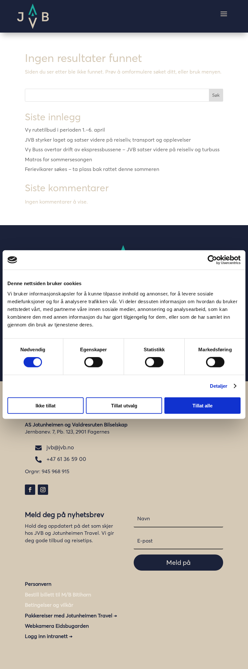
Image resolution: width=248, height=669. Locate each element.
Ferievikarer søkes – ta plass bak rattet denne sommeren (92, 169)
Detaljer (219, 386)
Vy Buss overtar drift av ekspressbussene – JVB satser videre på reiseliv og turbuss (122, 149)
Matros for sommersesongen (58, 159)
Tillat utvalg (124, 405)
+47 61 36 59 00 (66, 458)
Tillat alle (202, 405)
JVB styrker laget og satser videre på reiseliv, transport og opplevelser (108, 139)
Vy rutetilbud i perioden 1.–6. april (65, 129)
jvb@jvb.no (60, 447)
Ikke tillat (46, 405)
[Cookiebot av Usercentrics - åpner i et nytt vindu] (212, 260)
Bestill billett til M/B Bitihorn (58, 594)
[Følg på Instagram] (43, 489)
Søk (216, 95)
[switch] (93, 362)
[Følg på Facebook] (30, 489)
